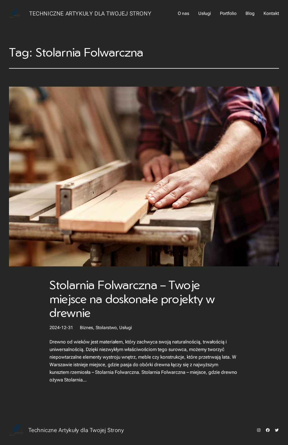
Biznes (86, 327)
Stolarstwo (106, 327)
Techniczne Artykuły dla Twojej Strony (90, 13)
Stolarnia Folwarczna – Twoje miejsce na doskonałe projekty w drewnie (132, 299)
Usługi (125, 327)
